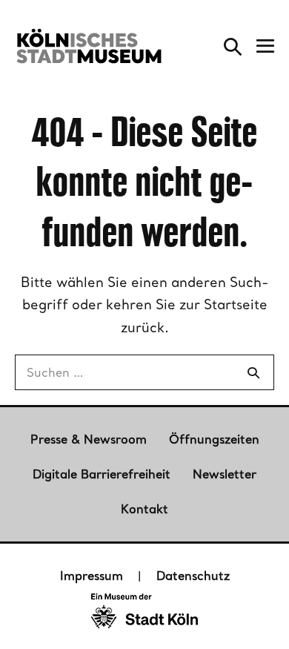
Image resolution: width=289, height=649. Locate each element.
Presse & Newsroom (88, 439)
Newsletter (224, 474)
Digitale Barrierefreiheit (101, 474)
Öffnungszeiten (214, 439)
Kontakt (144, 508)
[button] (233, 46)
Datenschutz (193, 575)
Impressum (91, 575)
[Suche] (253, 372)
